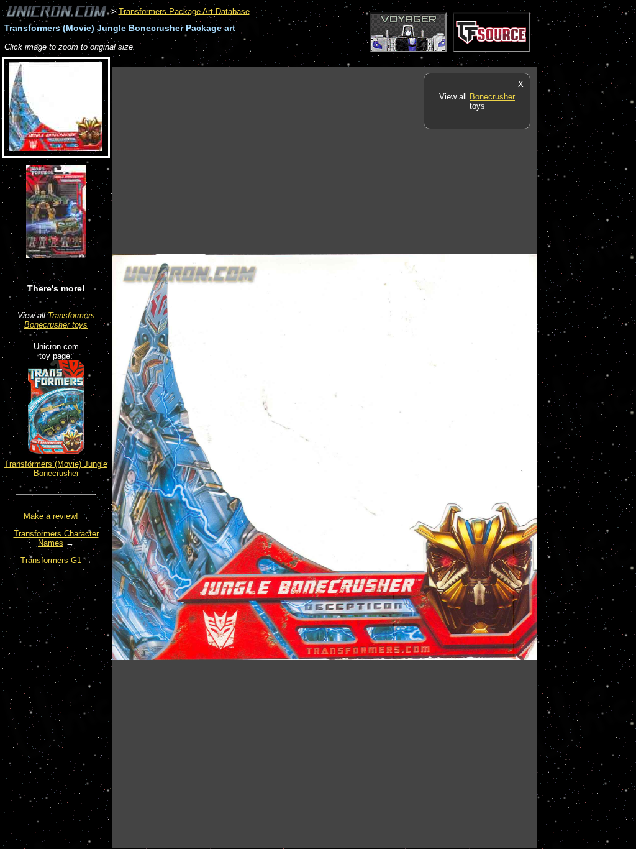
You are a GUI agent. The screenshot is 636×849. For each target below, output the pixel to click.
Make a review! (51, 516)
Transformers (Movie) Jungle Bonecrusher (55, 468)
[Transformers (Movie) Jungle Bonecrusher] (56, 451)
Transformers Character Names (56, 538)
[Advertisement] (338, 60)
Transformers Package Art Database (184, 11)
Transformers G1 (50, 560)
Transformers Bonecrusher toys (59, 320)
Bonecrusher (492, 96)
